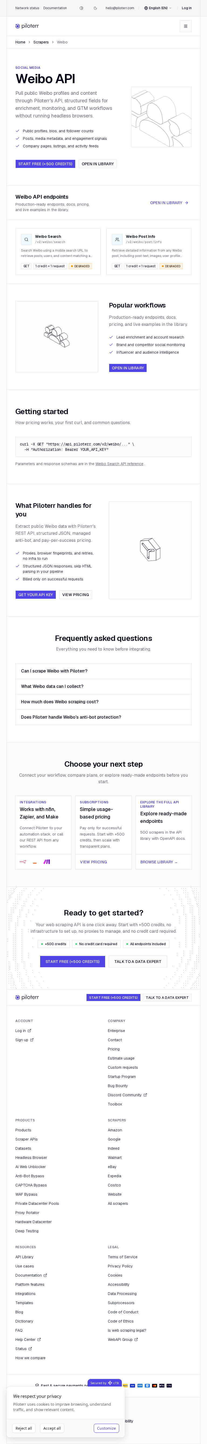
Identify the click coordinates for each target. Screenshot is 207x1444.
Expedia (114, 1176)
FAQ (19, 1330)
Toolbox (115, 1104)
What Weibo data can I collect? (52, 686)
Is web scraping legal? (127, 1330)
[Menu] (186, 26)
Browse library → (159, 862)
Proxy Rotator (27, 1212)
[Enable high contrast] (81, 8)
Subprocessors (121, 1302)
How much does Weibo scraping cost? (59, 702)
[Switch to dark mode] (95, 8)
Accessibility (119, 1284)
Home (20, 42)
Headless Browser (31, 1157)
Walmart (115, 1157)
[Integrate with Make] (46, 861)
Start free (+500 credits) (45, 163)
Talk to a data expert (137, 961)
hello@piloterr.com (120, 8)
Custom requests (123, 1067)
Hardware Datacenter (33, 1221)
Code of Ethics (121, 1321)
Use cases (24, 1266)
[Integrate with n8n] (23, 861)
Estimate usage (121, 1058)
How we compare (30, 1357)
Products (23, 1130)
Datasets (23, 1148)
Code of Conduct (123, 1312)
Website (115, 1194)
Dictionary (24, 1321)
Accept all (52, 1428)
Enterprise (116, 1030)
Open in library (98, 163)
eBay (112, 1166)
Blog (19, 1312)
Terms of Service (122, 1256)
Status (21, 1348)
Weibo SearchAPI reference (119, 463)
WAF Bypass (26, 1194)
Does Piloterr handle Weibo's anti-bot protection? (71, 717)
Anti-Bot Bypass (29, 1176)
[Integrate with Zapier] (35, 861)
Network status (27, 8)
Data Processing (122, 1293)
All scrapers (118, 1203)
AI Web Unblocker (30, 1166)
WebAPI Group (120, 1339)
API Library (24, 1256)
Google (114, 1139)
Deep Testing (27, 1231)
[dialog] (65, 1412)
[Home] (27, 26)
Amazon (115, 1130)
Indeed (113, 1148)
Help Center (25, 1339)
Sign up (21, 1039)
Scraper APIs (26, 1139)
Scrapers (41, 42)
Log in (187, 8)
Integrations (25, 1293)
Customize (106, 1428)
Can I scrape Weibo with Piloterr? (54, 671)
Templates (24, 1302)
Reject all (24, 1428)
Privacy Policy (120, 1266)
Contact (115, 1039)
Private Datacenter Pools (37, 1203)
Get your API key (35, 594)
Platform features (29, 1284)
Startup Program (122, 1076)
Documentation (55, 8)
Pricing (114, 1049)
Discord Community (125, 1095)
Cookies (115, 1275)
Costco (114, 1185)
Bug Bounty (118, 1085)
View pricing (75, 594)
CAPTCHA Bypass (31, 1185)
